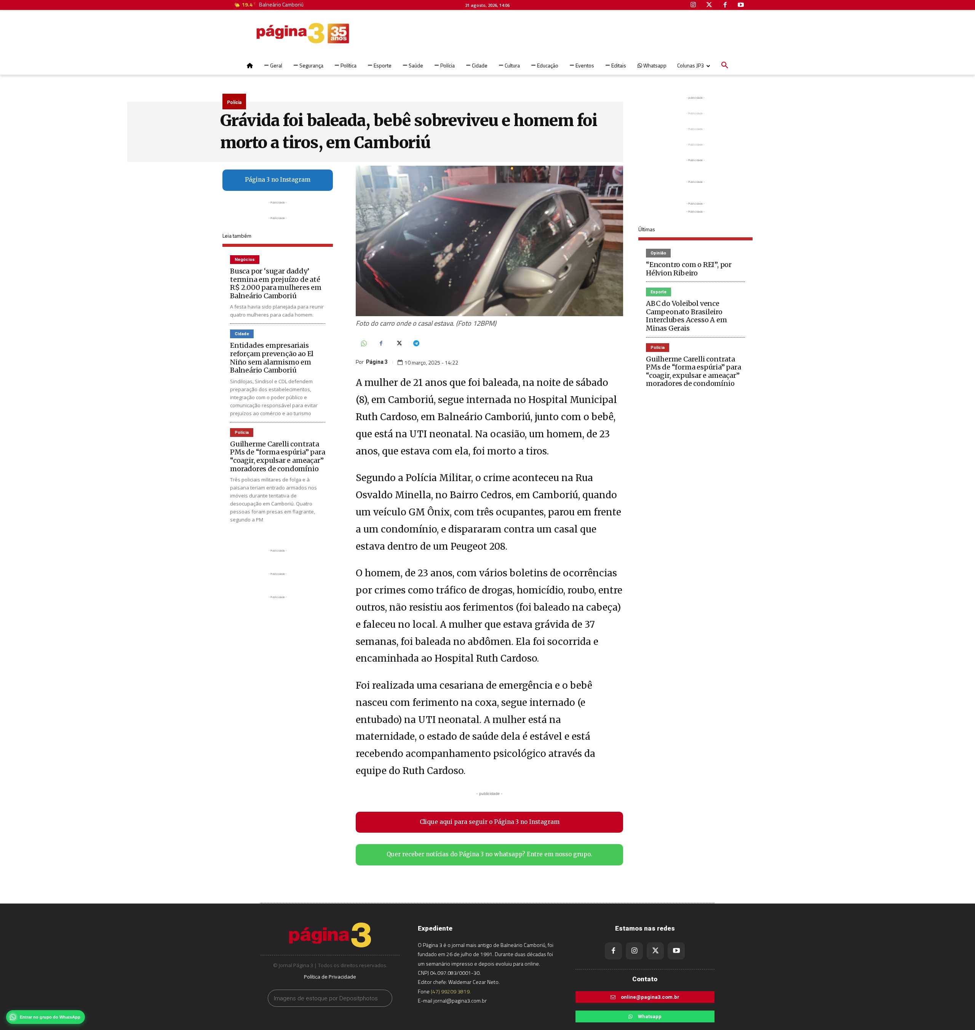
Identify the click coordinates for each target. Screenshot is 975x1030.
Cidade (242, 333)
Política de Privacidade (330, 976)
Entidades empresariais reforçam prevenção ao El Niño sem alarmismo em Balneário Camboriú (271, 357)
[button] (725, 65)
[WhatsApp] (363, 344)
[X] (398, 344)
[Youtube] (676, 951)
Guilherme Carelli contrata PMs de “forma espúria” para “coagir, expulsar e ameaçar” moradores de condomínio (277, 456)
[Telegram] (416, 344)
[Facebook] (380, 344)
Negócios (245, 259)
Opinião (658, 253)
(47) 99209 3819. (451, 991)
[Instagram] (634, 951)
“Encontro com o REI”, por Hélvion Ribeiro (689, 268)
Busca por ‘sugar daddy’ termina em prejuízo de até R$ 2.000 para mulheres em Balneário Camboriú (275, 283)
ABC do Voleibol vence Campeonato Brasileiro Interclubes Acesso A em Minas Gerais (686, 316)
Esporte (659, 291)
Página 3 (377, 362)
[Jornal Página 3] (280, 33)
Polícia (234, 102)
